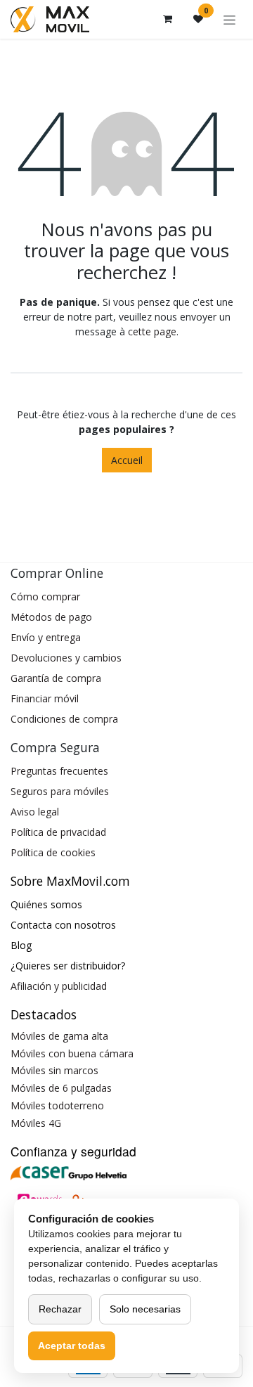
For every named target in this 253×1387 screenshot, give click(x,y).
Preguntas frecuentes (59, 771)
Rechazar (60, 1309)
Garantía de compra (56, 678)
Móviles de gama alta (59, 1036)
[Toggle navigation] (229, 19)
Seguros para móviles (60, 791)
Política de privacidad (58, 832)
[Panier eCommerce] (167, 19)
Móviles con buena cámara (72, 1053)
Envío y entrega (46, 637)
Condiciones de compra (64, 718)
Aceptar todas (71, 1345)
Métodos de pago (51, 617)
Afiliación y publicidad (59, 986)
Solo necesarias (145, 1309)
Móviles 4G (36, 1123)
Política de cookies (53, 852)
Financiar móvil (45, 698)
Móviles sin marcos (54, 1070)
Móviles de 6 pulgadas (61, 1088)
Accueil (127, 460)
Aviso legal (35, 811)
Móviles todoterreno (57, 1105)
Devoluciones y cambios (66, 657)
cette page (152, 331)
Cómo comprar (45, 596)
